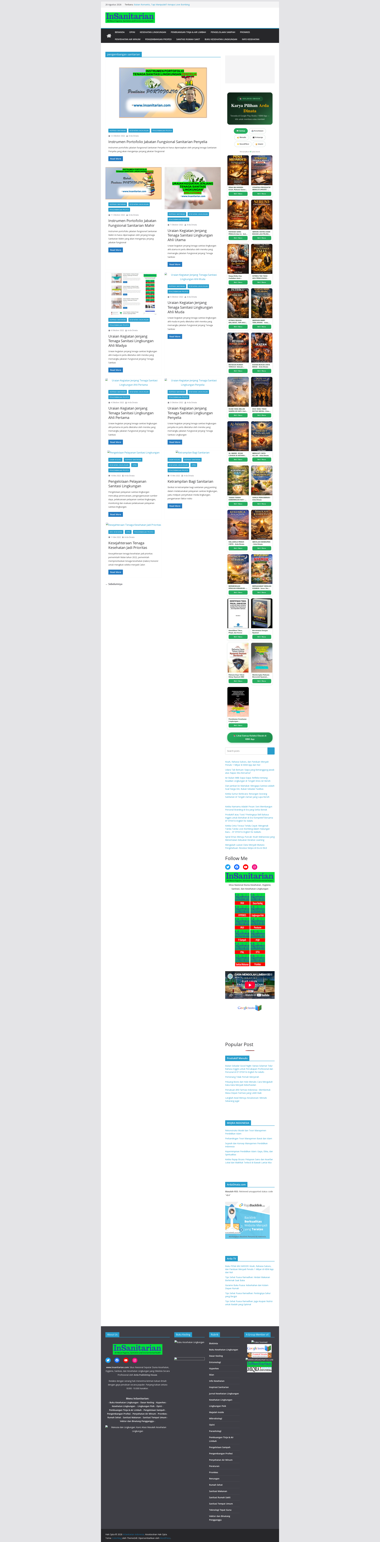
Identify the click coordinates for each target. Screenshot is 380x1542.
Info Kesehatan (250, 39)
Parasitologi (215, 1431)
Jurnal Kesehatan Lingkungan (224, 1393)
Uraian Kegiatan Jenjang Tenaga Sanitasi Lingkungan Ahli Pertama (131, 413)
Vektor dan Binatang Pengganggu (137, 1421)
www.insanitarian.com (117, 1367)
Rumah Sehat (114, 1417)
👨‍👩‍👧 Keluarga (257, 137)
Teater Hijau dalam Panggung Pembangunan (155, 4)
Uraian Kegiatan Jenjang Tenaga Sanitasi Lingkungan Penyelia (190, 413)
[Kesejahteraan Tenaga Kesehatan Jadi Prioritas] (133, 525)
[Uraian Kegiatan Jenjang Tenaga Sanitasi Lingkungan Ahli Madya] (133, 294)
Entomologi (215, 1362)
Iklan (211, 1374)
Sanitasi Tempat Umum (154, 1417)
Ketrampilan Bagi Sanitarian (190, 481)
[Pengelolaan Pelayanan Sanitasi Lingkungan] (133, 452)
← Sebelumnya (113, 584)
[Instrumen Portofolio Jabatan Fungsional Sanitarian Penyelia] (163, 93)
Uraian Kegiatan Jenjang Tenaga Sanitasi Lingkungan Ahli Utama (190, 235)
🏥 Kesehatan (257, 131)
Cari (271, 750)
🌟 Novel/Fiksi (243, 144)
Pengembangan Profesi (158, 39)
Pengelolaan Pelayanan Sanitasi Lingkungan (127, 483)
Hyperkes (161, 1402)
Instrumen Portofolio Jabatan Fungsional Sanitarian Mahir (132, 223)
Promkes (245, 32)
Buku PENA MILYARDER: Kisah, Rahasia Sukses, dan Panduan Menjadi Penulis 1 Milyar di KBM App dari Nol (249, 1269)
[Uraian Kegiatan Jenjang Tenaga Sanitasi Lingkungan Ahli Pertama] (133, 382)
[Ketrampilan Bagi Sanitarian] (193, 452)
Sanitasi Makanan (132, 1417)
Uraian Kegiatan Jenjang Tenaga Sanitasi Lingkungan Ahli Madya (131, 341)
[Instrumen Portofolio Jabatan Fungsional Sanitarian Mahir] (133, 183)
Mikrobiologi (215, 1418)
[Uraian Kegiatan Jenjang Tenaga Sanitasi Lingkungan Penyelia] (193, 382)
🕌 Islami (259, 144)
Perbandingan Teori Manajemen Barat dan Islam (248, 1138)
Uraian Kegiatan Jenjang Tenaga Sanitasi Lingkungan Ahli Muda (190, 307)
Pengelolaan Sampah (223, 32)
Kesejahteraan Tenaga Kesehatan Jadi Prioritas (127, 545)
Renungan (214, 1478)
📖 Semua (240, 131)
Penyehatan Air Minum (127, 39)
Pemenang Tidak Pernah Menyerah (242, 1076)
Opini (132, 32)
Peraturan (214, 1466)
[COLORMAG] (250, 873)
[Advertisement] (250, 69)
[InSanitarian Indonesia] (109, 35)
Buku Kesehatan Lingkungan (221, 39)
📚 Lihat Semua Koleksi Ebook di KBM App (249, 737)
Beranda (120, 32)
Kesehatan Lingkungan (153, 32)
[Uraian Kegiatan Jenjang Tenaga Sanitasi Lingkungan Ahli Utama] (193, 188)
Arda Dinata (134, 136)
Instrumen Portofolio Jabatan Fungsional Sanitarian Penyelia (157, 141)
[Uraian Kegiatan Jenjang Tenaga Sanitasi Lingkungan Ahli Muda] (193, 277)
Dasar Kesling (115, 460)
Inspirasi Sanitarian (118, 131)
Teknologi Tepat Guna (220, 1509)
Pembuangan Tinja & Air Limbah (188, 32)
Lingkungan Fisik (146, 1406)
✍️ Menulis (241, 137)
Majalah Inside (216, 1412)
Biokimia (213, 1343)
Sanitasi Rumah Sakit (188, 39)
